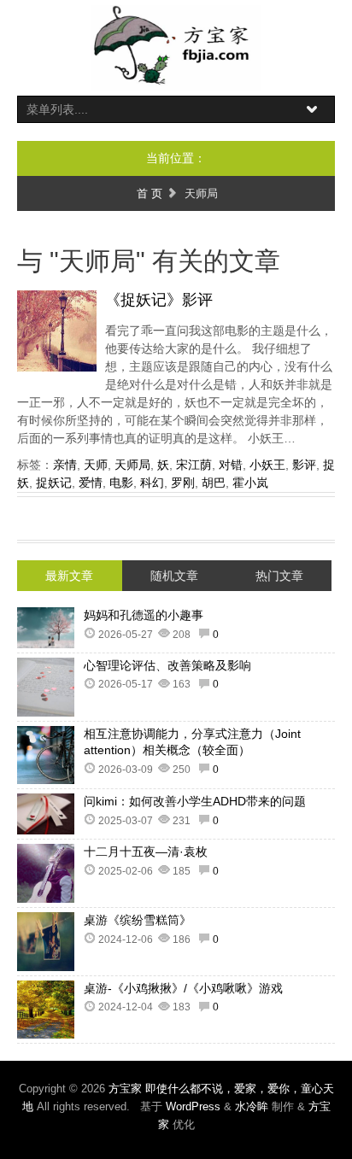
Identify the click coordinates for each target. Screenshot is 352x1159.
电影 (121, 482)
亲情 (65, 464)
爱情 (91, 482)
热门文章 (279, 575)
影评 (304, 464)
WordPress (193, 1106)
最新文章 (69, 575)
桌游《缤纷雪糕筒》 (137, 920)
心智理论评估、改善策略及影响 (167, 665)
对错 (231, 464)
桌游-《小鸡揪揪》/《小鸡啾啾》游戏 (183, 988)
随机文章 (174, 575)
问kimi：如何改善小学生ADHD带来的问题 (195, 801)
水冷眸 (251, 1106)
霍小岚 (250, 482)
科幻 (152, 482)
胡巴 (214, 482)
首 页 (149, 193)
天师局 (132, 464)
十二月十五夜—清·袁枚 (146, 851)
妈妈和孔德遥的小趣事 (143, 615)
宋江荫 (194, 464)
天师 (96, 464)
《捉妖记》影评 (159, 299)
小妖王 (267, 464)
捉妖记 (54, 482)
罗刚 (183, 482)
